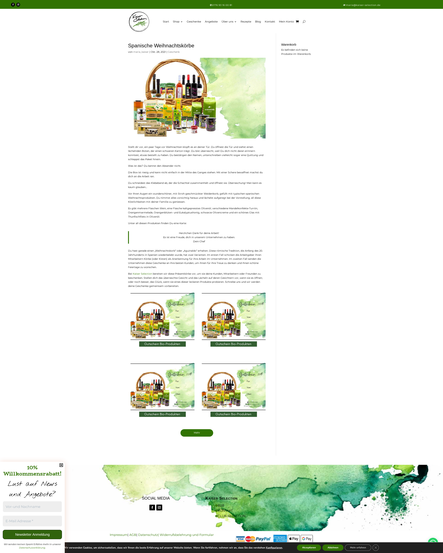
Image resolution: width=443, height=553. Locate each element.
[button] (344, 5)
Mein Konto (286, 21)
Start (166, 21)
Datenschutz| (149, 535)
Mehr (197, 432)
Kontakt (270, 21)
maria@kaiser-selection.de (363, 5)
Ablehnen (333, 547)
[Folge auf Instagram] (18, 5)
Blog (258, 21)
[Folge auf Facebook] (13, 5)
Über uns (227, 21)
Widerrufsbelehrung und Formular (187, 535)
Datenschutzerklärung (32, 547)
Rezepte (246, 21)
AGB (132, 535)
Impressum (119, 535)
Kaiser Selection (142, 273)
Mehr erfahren (358, 547)
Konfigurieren (274, 547)
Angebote (211, 21)
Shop (176, 21)
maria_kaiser (141, 51)
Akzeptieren (309, 547)
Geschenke (194, 21)
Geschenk (174, 51)
